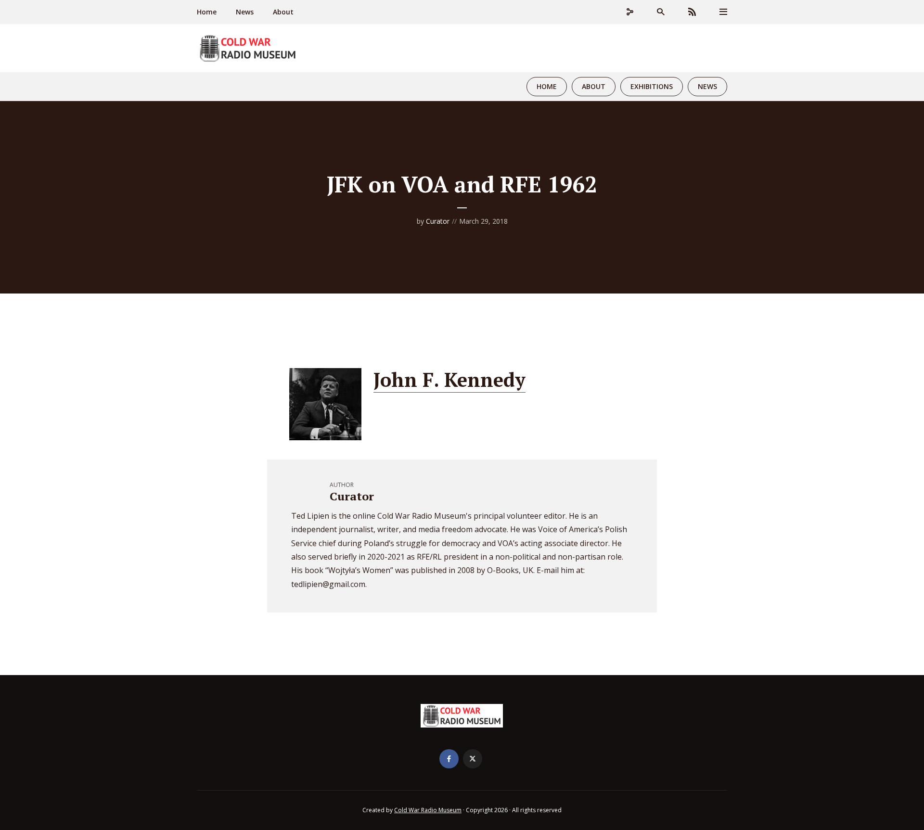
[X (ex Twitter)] (472, 758)
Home (207, 11)
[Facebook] (449, 758)
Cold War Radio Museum (428, 810)
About (283, 11)
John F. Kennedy (449, 379)
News (245, 11)
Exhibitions (651, 86)
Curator (437, 221)
